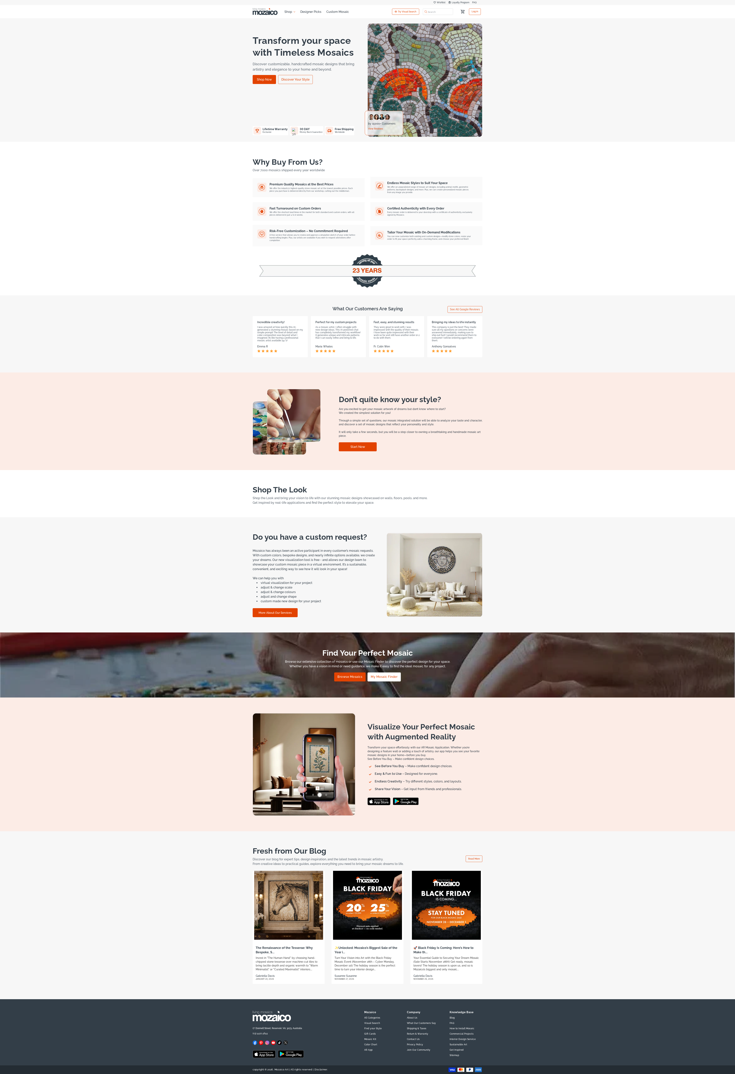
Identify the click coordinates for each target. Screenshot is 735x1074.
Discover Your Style (295, 79)
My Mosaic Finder (384, 677)
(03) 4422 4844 (260, 1033)
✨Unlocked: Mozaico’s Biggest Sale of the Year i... (366, 950)
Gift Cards (370, 1033)
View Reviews (375, 128)
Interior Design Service (463, 1039)
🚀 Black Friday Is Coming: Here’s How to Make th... (443, 950)
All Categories (372, 1017)
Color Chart (370, 1044)
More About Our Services (275, 612)
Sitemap (454, 1055)
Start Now (357, 447)
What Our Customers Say (421, 1023)
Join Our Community (418, 1050)
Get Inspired (457, 1050)
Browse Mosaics (349, 677)
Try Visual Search (407, 11)
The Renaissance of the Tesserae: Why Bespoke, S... (284, 950)
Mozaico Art (281, 1069)
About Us (412, 1017)
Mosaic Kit (370, 1039)
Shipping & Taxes (416, 1028)
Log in (475, 11)
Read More (474, 858)
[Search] (426, 11)
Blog (452, 1017)
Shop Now (264, 79)
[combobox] (438, 12)
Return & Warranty (417, 1033)
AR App (368, 1050)
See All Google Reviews (465, 309)
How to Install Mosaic (462, 1028)
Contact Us (413, 1039)
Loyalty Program (460, 2)
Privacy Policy (415, 1044)
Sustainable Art (458, 1044)
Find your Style (373, 1028)
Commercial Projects (462, 1033)
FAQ (474, 2)
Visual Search (372, 1023)
